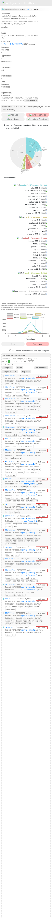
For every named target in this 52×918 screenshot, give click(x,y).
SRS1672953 (10, 559)
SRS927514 (9, 387)
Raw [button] (13, 344)
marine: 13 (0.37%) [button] (37, 207)
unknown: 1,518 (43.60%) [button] (35, 294)
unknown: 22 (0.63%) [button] (36, 269)
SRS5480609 (10, 416)
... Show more (31, 100)
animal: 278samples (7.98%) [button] (35, 238)
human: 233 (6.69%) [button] (36, 241)
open (23, 378)
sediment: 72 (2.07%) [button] (36, 196)
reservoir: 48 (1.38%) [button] (36, 199)
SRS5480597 (10, 547)
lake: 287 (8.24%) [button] (38, 188)
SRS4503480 (10, 427)
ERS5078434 (10, 516)
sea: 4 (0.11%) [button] (39, 210)
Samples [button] (42, 115)
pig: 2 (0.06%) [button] (39, 249)
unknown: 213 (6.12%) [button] (36, 234)
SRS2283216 (10, 439)
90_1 (28, 9)
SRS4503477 (10, 479)
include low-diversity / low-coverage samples (30, 351)
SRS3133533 (10, 504)
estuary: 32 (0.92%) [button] (37, 202)
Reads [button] (16, 119)
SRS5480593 (10, 376)
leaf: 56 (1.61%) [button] (38, 276)
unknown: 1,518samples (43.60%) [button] (33, 291)
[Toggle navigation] (45, 3)
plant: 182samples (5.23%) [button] (36, 273)
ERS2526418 (10, 450)
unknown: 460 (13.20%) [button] (35, 213)
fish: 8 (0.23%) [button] (39, 244)
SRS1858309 (10, 585)
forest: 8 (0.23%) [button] (38, 220)
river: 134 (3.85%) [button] (38, 194)
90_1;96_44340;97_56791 (11, 44)
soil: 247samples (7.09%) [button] (36, 217)
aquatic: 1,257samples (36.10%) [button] (33, 185)
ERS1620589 (10, 399)
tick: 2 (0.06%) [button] (39, 255)
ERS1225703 (10, 570)
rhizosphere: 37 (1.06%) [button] (35, 279)
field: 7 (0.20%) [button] (39, 226)
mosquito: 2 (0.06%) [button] (36, 260)
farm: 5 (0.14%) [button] (38, 231)
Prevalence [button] (43, 119)
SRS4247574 (10, 599)
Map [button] (16, 115)
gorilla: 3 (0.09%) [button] (38, 247)
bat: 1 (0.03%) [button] (39, 263)
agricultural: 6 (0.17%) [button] (36, 228)
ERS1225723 (10, 490)
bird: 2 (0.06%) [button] (39, 258)
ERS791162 (9, 613)
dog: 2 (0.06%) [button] (39, 252)
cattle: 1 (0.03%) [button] (38, 266)
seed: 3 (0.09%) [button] (38, 284)
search (30, 378)
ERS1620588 (10, 530)
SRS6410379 (10, 627)
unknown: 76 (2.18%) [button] (36, 287)
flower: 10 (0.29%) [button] (37, 281)
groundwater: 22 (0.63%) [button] (35, 205)
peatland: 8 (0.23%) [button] (37, 223)
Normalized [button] (37, 344)
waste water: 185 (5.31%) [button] (34, 191)
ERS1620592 (10, 462)
